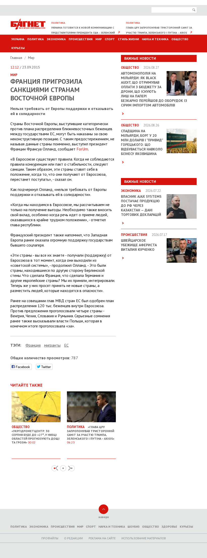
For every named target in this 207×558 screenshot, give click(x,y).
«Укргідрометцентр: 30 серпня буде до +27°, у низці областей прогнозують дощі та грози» (36, 434)
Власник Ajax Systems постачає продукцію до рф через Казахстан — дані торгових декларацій (141, 205)
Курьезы (18, 48)
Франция (33, 345)
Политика (35, 39)
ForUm (82, 148)
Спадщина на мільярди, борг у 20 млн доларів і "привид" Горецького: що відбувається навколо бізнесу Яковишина (142, 142)
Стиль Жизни (128, 39)
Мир (98, 39)
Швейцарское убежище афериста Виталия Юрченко (139, 245)
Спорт (110, 39)
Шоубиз (133, 526)
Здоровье (169, 526)
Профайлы (49, 538)
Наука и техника (155, 39)
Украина (17, 39)
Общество (179, 39)
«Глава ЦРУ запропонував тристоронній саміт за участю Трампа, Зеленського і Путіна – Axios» (90, 434)
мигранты (52, 345)
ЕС (66, 345)
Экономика (56, 39)
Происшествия (80, 39)
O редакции (73, 538)
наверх (103, 517)
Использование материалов (143, 538)
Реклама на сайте (102, 538)
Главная (16, 57)
